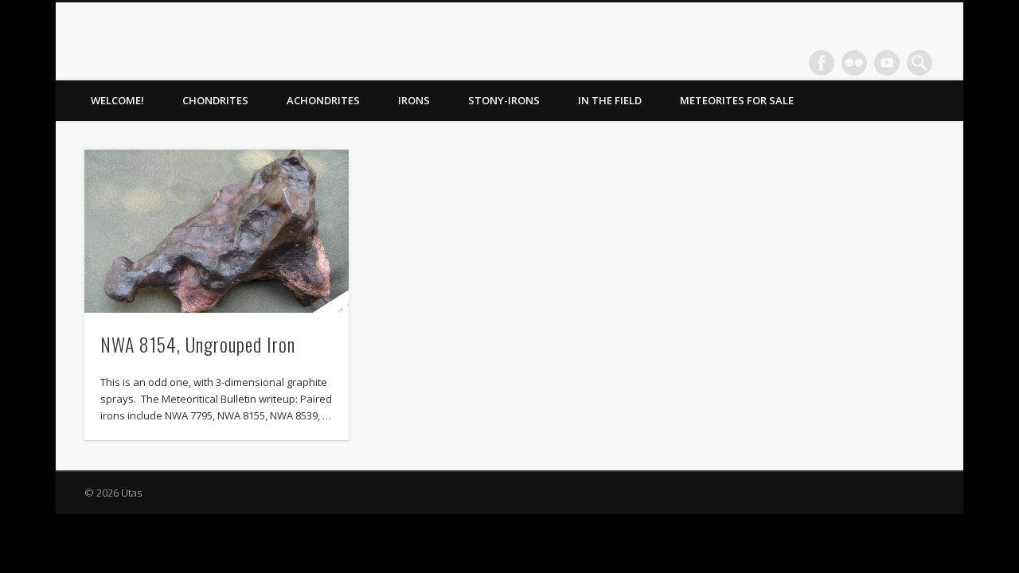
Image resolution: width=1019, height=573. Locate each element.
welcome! (117, 100)
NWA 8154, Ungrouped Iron (197, 343)
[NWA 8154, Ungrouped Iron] (216, 231)
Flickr (854, 63)
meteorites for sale (737, 100)
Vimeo (887, 63)
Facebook (821, 63)
